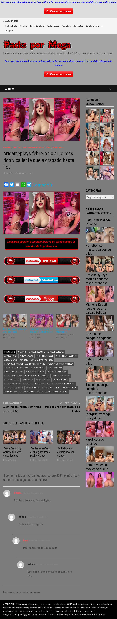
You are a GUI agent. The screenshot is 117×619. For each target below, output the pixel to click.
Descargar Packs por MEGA (60, 364)
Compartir (42, 185)
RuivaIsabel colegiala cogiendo (99, 336)
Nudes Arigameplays (13, 371)
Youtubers (58, 147)
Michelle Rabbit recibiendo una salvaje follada (96, 308)
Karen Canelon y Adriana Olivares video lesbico (12, 452)
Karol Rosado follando (95, 441)
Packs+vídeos (53, 26)
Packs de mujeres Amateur (37, 375)
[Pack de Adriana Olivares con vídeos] (107, 130)
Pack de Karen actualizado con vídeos (65, 452)
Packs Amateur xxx (13, 375)
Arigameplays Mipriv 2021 (16, 360)
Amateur (23, 26)
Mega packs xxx (55, 367)
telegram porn (69, 387)
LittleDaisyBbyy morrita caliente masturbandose (97, 279)
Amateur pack (10, 356)
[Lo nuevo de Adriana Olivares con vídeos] (92, 130)
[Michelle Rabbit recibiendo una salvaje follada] (100, 323)
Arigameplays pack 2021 (42, 360)
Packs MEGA (27, 379)
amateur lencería (56, 352)
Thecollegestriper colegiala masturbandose (98, 389)
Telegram (9, 30)
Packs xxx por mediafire (63, 383)
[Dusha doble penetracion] (107, 172)
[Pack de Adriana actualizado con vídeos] (92, 115)
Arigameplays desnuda (66, 356)
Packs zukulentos (50, 387)
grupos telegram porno (16, 367)
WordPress (93, 614)
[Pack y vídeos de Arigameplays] (67, 321)
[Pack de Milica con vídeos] (92, 158)
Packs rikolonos (12, 383)
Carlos (17, 492)
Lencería (17, 147)
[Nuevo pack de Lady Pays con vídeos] (107, 158)
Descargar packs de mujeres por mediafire (24, 364)
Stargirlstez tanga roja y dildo (98, 416)
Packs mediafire (11, 379)
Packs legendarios (61, 375)
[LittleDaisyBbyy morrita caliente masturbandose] (100, 293)
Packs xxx (27, 383)
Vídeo (48, 147)
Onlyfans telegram (35, 371)
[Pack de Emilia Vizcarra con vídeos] (107, 144)
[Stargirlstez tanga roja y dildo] (100, 428)
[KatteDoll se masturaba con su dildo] (100, 264)
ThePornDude (11, 26)
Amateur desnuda (37, 352)
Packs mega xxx (43, 379)
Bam (103, 614)
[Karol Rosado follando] (100, 454)
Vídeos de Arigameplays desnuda (52, 391)
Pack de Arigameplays (57, 371)
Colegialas (78, 26)
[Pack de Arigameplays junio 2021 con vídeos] (15, 321)
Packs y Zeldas (33, 387)
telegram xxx (10, 391)
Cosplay (7, 147)
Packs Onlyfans (37, 26)
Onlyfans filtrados (94, 26)
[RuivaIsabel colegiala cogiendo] (100, 348)
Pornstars (66, 26)
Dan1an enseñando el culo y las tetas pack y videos (40, 452)
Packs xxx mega (42, 383)
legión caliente (38, 367)
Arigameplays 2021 (44, 356)
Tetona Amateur (27, 391)
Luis (25, 540)
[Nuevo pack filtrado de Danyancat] (107, 115)
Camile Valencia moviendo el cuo (97, 467)
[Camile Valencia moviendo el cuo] (100, 479)
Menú (11, 88)
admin (11, 173)
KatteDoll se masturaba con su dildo (98, 250)
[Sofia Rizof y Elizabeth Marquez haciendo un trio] (92, 144)
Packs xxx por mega (13, 387)
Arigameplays (26, 356)
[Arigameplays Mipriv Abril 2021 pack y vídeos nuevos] (41, 321)
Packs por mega (60, 379)
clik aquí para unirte (60, 11)
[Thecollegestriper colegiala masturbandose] (100, 403)
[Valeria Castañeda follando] (100, 234)
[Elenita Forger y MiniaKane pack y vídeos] (92, 172)
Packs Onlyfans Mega (33, 147)
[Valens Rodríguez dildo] (100, 373)
